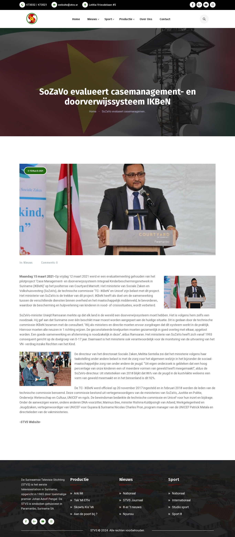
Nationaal (129, 493)
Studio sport (180, 507)
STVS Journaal (133, 500)
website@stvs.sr (68, 4)
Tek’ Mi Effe (82, 500)
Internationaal (181, 500)
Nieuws (92, 19)
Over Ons (146, 19)
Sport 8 (177, 514)
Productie (125, 19)
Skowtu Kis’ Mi (84, 507)
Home (76, 19)
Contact (165, 19)
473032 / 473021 (36, 4)
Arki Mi (78, 493)
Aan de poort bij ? (85, 514)
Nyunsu (128, 514)
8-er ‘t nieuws (132, 507)
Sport (108, 19)
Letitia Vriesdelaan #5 (102, 4)
